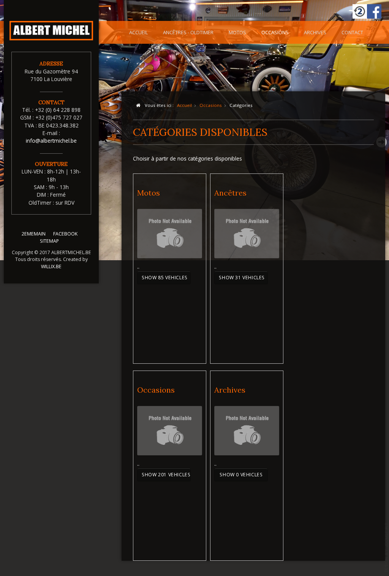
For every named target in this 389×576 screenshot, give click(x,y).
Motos (237, 32)
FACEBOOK (65, 234)
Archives (315, 32)
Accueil (138, 32)
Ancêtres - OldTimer (188, 32)
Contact (352, 32)
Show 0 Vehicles (241, 474)
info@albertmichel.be (51, 140)
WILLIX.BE (51, 266)
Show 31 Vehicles (242, 277)
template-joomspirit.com (386, 547)
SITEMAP (49, 241)
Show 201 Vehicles (166, 474)
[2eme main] (360, 11)
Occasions (275, 32)
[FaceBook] (374, 11)
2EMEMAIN (34, 234)
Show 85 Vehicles (165, 277)
